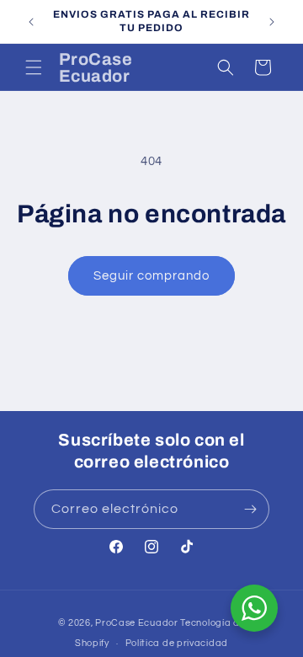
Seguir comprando (151, 276)
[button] (33, 67)
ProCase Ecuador (136, 623)
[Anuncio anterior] (31, 21)
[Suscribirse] (249, 509)
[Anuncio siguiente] (271, 21)
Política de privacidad (176, 643)
